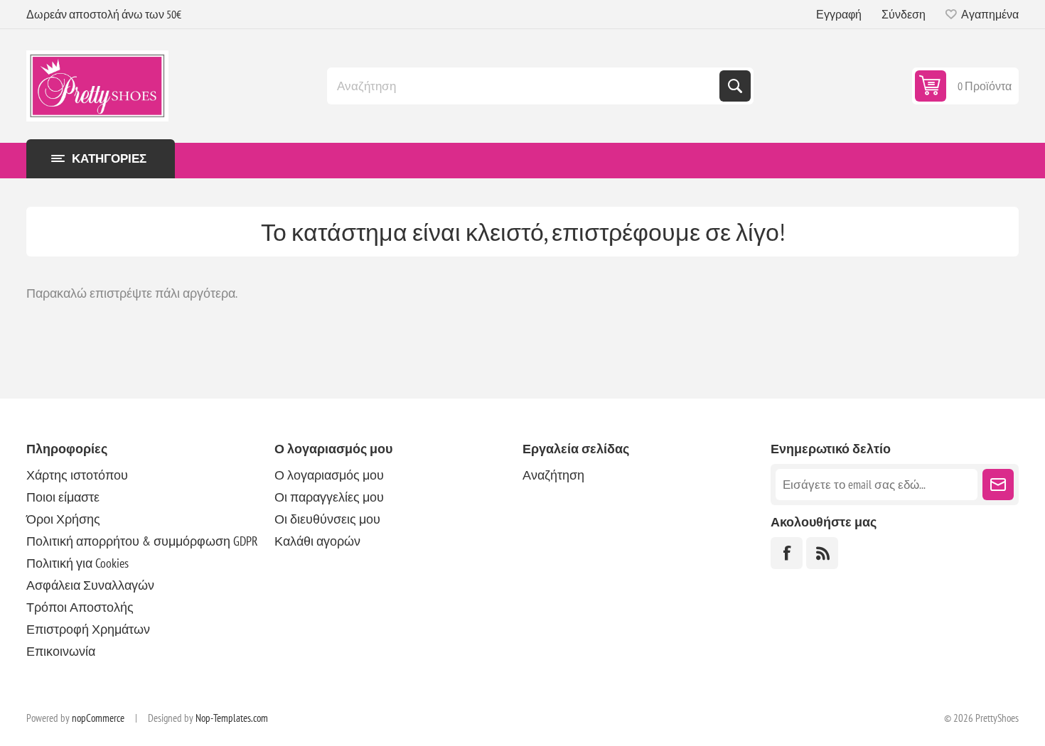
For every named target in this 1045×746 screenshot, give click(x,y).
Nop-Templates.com (231, 718)
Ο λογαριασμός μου (329, 475)
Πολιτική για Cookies (77, 563)
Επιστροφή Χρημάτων (88, 629)
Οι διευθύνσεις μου (327, 519)
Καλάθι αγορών (317, 541)
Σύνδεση (903, 14)
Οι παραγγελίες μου (329, 497)
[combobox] (524, 86)
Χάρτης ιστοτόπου (77, 475)
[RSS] (822, 553)
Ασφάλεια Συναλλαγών (90, 585)
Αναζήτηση (735, 86)
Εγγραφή (839, 14)
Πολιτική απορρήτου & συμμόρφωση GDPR (142, 541)
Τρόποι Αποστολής (80, 607)
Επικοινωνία (60, 651)
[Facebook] (787, 553)
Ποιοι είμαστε (63, 497)
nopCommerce (98, 718)
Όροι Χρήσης (63, 519)
